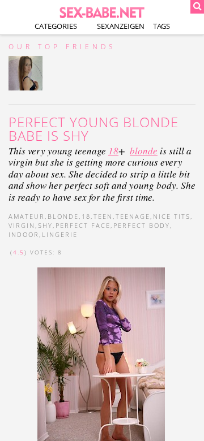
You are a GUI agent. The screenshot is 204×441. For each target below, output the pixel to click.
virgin (21, 225)
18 (113, 150)
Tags (161, 26)
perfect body (141, 225)
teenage (133, 216)
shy (45, 225)
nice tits (171, 216)
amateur (26, 216)
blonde (144, 150)
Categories (56, 26)
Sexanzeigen (120, 26)
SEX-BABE (102, 11)
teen (103, 216)
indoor (23, 234)
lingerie (60, 234)
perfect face (83, 225)
